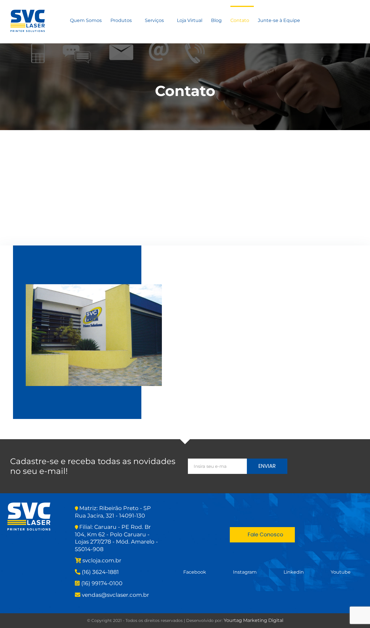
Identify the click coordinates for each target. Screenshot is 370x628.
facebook (194, 572)
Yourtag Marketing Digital (253, 620)
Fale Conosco (265, 534)
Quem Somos (86, 20)
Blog (216, 20)
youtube (341, 572)
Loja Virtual (189, 20)
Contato (239, 20)
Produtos (121, 20)
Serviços (154, 20)
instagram (245, 572)
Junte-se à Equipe (279, 20)
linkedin (294, 572)
